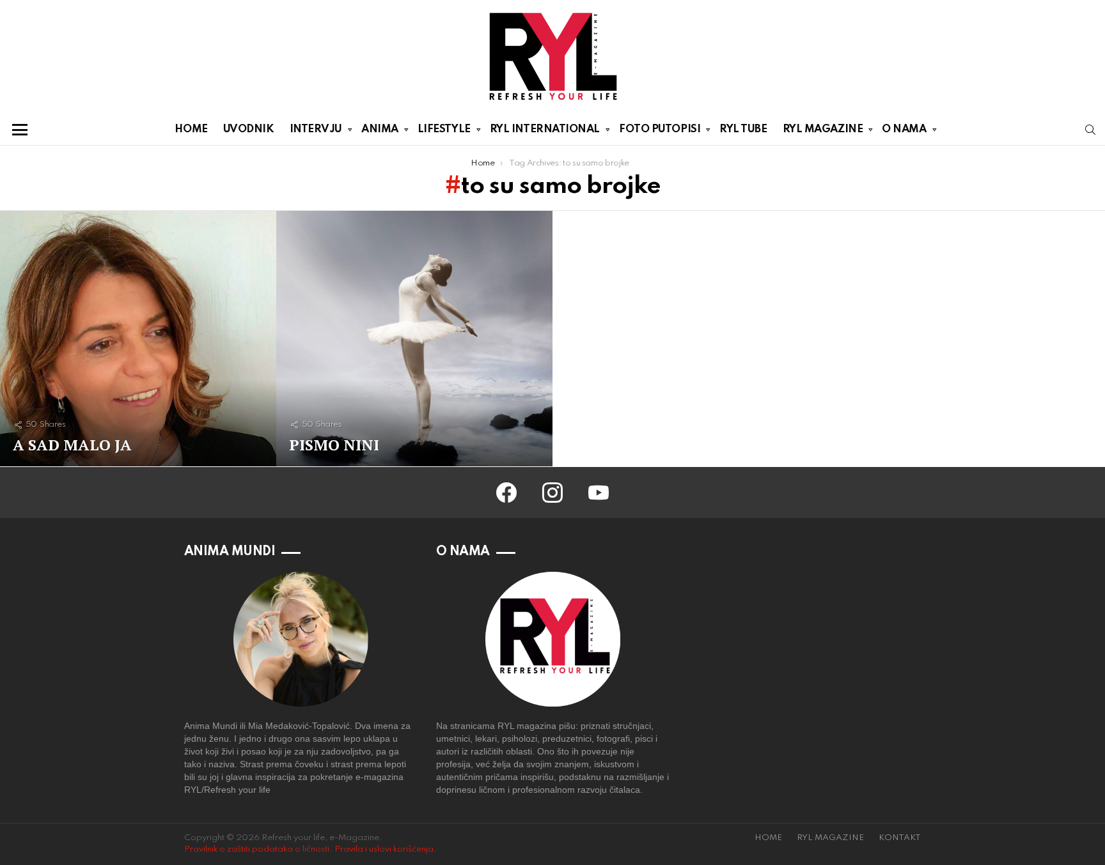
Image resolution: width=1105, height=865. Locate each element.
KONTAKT (900, 838)
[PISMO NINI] (414, 338)
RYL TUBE (743, 129)
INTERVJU (316, 129)
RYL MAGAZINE (823, 129)
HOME (191, 129)
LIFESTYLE (444, 129)
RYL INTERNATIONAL (545, 129)
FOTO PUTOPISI (659, 129)
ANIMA (379, 129)
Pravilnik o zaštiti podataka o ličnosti (256, 849)
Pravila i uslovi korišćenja (384, 849)
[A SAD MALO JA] (138, 338)
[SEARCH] (1090, 129)
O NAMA (904, 129)
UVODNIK (248, 129)
